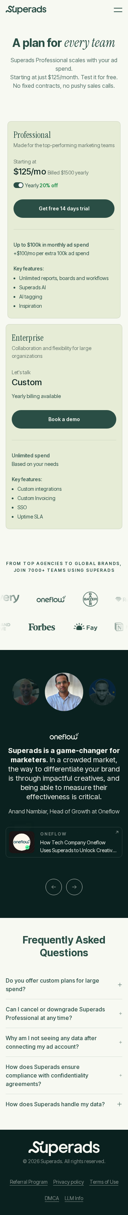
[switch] (18, 185)
